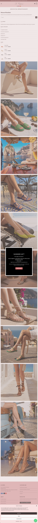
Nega (19, 516)
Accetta (19, 513)
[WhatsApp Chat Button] (35, 520)
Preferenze (19, 518)
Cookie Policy (17, 521)
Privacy (21, 521)
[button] (36, 505)
